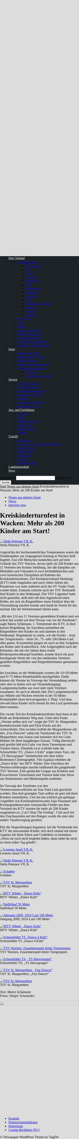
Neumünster (32, 280)
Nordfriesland (33, 288)
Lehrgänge (23, 413)
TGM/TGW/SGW (27, 463)
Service (12, 379)
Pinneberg (31, 296)
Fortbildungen (25, 451)
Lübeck (29, 273)
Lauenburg (31, 277)
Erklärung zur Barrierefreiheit (33, 345)
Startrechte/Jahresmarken (31, 391)
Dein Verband (16, 258)
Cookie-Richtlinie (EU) (24, 1130)
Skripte (21, 417)
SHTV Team (24, 318)
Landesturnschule (18, 466)
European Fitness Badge (30, 402)
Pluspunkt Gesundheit (29, 394)
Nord (28, 284)
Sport (11, 349)
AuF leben (23, 398)
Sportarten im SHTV (28, 353)
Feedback (22, 432)
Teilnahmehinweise (28, 421)
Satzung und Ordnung (29, 330)
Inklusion (22, 459)
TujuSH (13, 436)
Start (3, 486)
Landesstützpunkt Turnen (31, 368)
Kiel (27, 269)
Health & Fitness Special (31, 356)
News (11, 470)
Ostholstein (31, 292)
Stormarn (30, 315)
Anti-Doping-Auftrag (29, 337)
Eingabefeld (8, 478)
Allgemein (31, 372)
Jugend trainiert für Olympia (33, 364)
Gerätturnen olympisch (38, 375)
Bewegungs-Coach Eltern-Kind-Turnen (39, 444)
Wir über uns (24, 440)
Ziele (20, 322)
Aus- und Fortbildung (21, 409)
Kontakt (13, 1118)
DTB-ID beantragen (28, 387)
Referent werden (26, 428)
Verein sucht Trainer (28, 383)
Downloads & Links (28, 406)
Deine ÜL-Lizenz (26, 447)
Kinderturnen (24, 455)
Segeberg (30, 307)
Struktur (21, 326)
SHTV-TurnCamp (27, 360)
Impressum (15, 1126)
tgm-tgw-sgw (17, 505)
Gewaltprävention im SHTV (32, 341)
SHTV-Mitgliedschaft (29, 334)
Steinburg (30, 311)
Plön (28, 299)
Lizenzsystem (24, 425)
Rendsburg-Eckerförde (38, 303)
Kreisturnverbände (27, 262)
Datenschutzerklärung (22, 1122)
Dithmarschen (33, 265)
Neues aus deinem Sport (23, 486)
